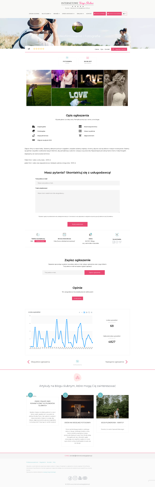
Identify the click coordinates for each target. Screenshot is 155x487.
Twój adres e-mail (41, 179)
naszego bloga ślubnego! (49, 472)
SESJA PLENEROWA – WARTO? (112, 422)
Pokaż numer (40, 241)
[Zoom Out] (82, 312)
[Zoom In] (79, 312)
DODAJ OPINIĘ (99, 13)
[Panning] (87, 312)
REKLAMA (80, 13)
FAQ (54, 462)
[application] (60, 331)
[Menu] (91, 312)
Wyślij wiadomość (77, 224)
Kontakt (107, 49)
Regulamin (43, 462)
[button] (125, 13)
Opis (101, 49)
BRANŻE (56, 13)
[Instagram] (75, 478)
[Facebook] (70, 478)
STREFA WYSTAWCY (67, 13)
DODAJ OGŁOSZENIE (115, 13)
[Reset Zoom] (89, 312)
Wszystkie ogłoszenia (40, 362)
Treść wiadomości (41, 188)
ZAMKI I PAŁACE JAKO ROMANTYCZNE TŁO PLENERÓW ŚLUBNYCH (42, 403)
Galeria (97, 49)
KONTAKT (89, 13)
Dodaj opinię (77, 298)
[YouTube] (80, 478)
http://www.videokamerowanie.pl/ (64, 241)
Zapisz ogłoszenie (94, 272)
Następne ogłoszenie (114, 362)
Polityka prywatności (32, 462)
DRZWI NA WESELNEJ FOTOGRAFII (77, 422)
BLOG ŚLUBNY (46, 13)
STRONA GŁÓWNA (34, 13)
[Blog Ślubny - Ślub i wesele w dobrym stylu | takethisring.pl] (85, 478)
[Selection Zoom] (84, 312)
